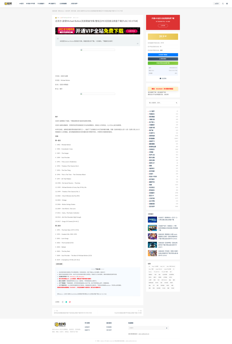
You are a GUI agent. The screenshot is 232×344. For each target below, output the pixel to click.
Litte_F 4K (162, 266)
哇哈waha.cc (61, 11)
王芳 (154, 285)
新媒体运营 (151, 282)
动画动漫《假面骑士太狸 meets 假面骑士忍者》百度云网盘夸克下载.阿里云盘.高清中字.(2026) (167, 236)
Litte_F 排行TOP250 (171, 266)
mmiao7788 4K (159, 269)
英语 (154, 288)
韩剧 (168, 288)
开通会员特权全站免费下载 (162, 63)
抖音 (158, 280)
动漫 (155, 274)
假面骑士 (150, 274)
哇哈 (98, 341)
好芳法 (170, 277)
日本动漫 (166, 282)
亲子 (171, 271)
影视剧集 (109, 327)
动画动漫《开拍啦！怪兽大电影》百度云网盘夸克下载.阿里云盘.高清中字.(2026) (168, 253)
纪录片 (167, 285)
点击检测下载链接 (163, 54)
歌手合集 (73, 11)
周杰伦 (150, 277)
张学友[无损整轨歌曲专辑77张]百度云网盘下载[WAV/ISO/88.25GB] (73, 313)
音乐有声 (67, 11)
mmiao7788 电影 (167, 269)
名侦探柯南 (171, 274)
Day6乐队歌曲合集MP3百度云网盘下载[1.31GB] (128, 313)
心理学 (150, 280)
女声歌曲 (165, 277)
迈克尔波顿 (59, 264)
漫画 (150, 285)
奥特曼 (160, 277)
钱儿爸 (163, 288)
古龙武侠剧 (164, 274)
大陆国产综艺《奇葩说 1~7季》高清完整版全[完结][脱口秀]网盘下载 (168, 228)
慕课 (154, 280)
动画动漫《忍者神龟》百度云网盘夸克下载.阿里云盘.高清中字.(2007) (167, 245)
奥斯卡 (155, 277)
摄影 (174, 280)
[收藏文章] (62, 302)
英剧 (150, 288)
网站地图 (117, 341)
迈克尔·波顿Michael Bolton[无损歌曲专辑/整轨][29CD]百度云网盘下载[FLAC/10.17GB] (85, 294)
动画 (159, 274)
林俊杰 (171, 282)
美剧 (172, 285)
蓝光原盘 (158, 288)
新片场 (156, 282)
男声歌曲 (162, 285)
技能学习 (87, 330)
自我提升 (87, 327)
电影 (158, 285)
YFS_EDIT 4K (156, 271)
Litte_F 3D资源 (155, 266)
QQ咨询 (163, 78)
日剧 (161, 282)
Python (150, 271)
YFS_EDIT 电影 (165, 271)
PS (173, 269)
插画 (170, 280)
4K (149, 266)
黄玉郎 (172, 288)
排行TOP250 (164, 280)
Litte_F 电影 (151, 269)
